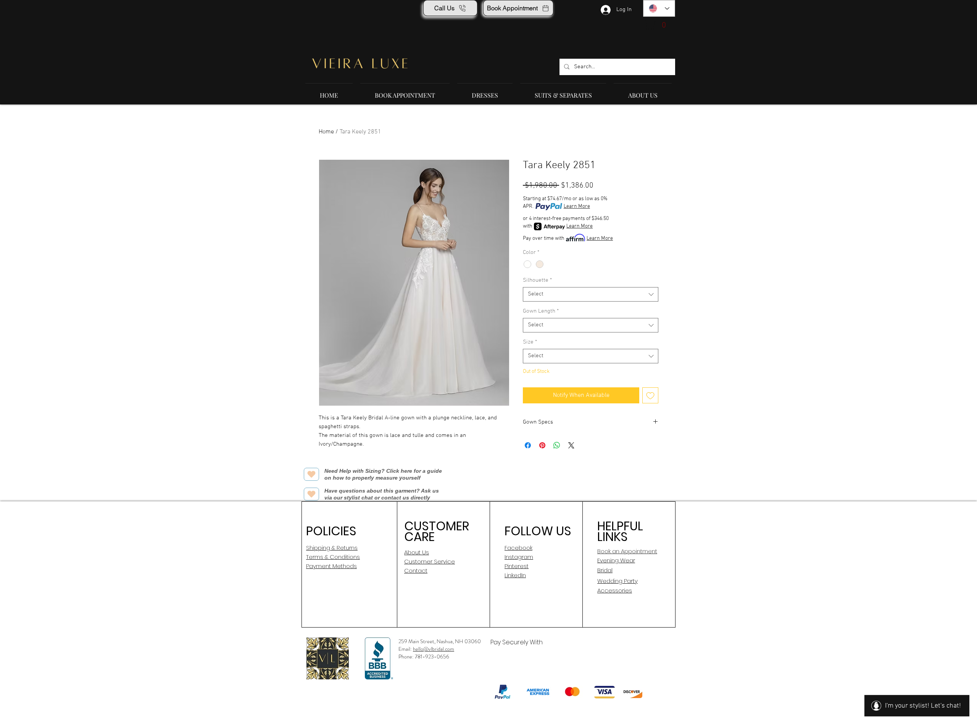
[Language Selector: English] (659, 8)
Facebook (518, 548)
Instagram (519, 557)
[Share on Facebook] (527, 445)
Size (530, 342)
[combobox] (590, 294)
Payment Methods (331, 566)
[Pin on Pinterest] (542, 445)
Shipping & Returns (332, 548)
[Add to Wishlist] (650, 395)
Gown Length (541, 311)
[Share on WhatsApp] (556, 445)
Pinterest (517, 566)
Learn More (577, 206)
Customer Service (429, 561)
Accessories (614, 590)
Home (326, 132)
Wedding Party (617, 581)
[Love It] (311, 474)
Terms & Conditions (333, 557)
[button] (658, 24)
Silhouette (537, 280)
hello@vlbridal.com (433, 649)
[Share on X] (571, 445)
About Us (416, 552)
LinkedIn (515, 575)
